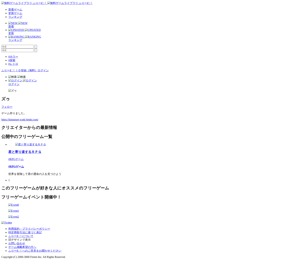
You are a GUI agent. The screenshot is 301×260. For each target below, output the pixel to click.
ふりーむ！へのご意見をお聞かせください (34, 250)
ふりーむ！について (20, 236)
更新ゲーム (15, 13)
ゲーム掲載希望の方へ (22, 247)
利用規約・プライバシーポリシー (29, 228)
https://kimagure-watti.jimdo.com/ (19, 119)
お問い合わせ (16, 243)
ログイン (43, 70)
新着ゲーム (15, 9)
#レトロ (13, 63)
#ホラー (13, 56)
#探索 (11, 60)
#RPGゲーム (16, 159)
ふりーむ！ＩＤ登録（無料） (19, 70)
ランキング (15, 16)
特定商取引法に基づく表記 (25, 232)
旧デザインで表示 (19, 239)
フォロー (7, 106)
